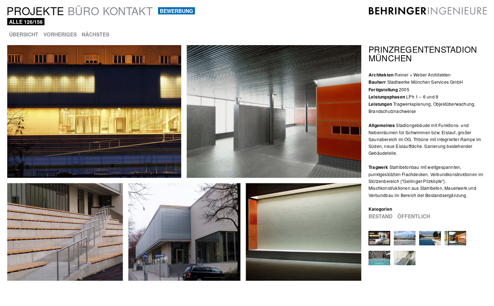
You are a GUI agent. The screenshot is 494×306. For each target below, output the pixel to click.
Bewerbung (176, 10)
